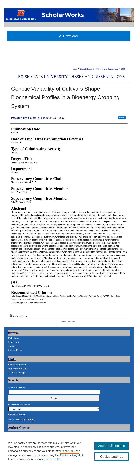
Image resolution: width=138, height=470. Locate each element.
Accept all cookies (111, 446)
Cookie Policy (52, 459)
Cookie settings (69, 455)
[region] (69, 451)
